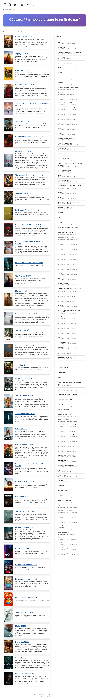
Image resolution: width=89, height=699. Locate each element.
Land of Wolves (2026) (24, 445)
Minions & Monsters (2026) (26, 597)
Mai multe (81, 559)
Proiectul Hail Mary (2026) (25, 527)
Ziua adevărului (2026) (24, 613)
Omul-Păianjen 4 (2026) (24, 84)
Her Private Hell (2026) (24, 549)
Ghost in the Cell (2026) (24, 345)
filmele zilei (24, 31)
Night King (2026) (22, 642)
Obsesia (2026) (21, 496)
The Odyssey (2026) (23, 276)
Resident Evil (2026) (23, 151)
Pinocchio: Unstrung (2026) (26, 674)
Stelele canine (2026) (23, 378)
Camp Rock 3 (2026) (23, 37)
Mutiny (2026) (21, 626)
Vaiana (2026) (21, 429)
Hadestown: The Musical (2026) (28, 224)
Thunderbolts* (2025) (24, 193)
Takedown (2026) (22, 121)
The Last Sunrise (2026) (25, 395)
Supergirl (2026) (21, 54)
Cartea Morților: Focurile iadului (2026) (30, 136)
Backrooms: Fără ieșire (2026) (27, 210)
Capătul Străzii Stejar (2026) (26, 313)
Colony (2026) (21, 658)
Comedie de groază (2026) (26, 565)
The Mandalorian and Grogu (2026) (29, 175)
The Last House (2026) (24, 512)
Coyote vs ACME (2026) (24, 481)
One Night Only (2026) (24, 365)
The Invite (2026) (22, 330)
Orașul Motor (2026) (23, 70)
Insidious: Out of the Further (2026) (29, 263)
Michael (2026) (21, 291)
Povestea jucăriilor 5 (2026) (26, 579)
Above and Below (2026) (25, 414)
